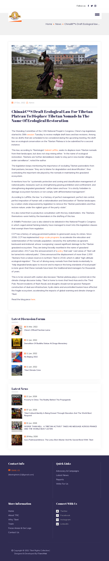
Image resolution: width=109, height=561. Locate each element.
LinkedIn (64, 524)
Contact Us (13, 532)
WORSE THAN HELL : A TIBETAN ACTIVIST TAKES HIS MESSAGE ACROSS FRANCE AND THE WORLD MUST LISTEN (60, 427)
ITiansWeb (42, 553)
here (33, 299)
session (30, 134)
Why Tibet (13, 519)
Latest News (62, 475)
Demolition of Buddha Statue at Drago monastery (45, 343)
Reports (60, 479)
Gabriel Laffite (51, 150)
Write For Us (62, 483)
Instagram (65, 519)
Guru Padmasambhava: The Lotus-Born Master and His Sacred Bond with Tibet (58, 440)
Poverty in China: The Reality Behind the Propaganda (47, 400)
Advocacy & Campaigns (67, 471)
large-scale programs (49, 237)
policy (60, 251)
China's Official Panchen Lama (37, 330)
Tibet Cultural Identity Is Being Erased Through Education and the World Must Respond (58, 414)
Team (11, 523)
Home (49, 24)
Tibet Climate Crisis (32, 370)
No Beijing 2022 (31, 357)
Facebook (65, 515)
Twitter (64, 511)
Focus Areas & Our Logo (19, 528)
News (58, 24)
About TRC (13, 515)
